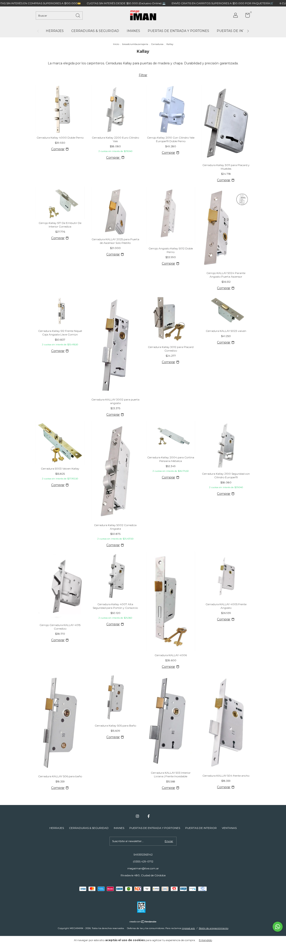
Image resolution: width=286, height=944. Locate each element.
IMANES (133, 31)
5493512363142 (143, 854)
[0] (246, 16)
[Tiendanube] (143, 922)
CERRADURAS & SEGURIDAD (95, 31)
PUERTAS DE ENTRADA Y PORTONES (178, 31)
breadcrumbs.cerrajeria (135, 44)
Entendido (205, 940)
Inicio (116, 44)
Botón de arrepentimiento (213, 928)
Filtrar (143, 75)
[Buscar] (78, 15)
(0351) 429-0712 (143, 861)
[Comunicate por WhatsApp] (278, 927)
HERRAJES (55, 31)
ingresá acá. (188, 928)
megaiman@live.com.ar (143, 868)
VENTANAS (229, 828)
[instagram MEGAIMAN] (137, 816)
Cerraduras (157, 44)
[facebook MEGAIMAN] (148, 816)
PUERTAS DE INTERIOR (236, 31)
